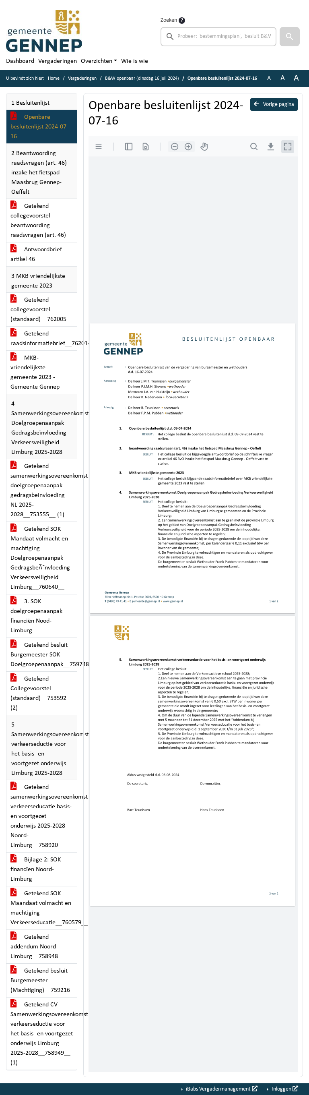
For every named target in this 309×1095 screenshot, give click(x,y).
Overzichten (96, 61)
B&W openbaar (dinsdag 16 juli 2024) (142, 78)
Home (54, 78)
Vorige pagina (278, 104)
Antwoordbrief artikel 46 (36, 254)
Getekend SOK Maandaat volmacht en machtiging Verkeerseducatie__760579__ (43, 908)
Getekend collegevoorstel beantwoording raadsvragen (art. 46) (38, 220)
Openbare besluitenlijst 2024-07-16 (39, 127)
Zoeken (169, 20)
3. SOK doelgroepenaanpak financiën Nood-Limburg (36, 616)
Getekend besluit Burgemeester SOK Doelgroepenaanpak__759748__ (43, 655)
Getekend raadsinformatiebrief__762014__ (43, 339)
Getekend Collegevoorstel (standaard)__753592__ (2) (41, 693)
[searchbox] (218, 36)
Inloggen (281, 1089)
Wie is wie (134, 61)
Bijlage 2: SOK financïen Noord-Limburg (35, 869)
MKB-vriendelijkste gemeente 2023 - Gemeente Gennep (35, 372)
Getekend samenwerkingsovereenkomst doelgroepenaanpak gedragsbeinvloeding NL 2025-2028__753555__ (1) (43, 490)
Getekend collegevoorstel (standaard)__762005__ (41, 310)
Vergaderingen (57, 61)
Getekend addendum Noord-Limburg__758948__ (37, 947)
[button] (290, 36)
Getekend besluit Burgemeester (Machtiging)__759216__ (43, 981)
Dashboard (20, 61)
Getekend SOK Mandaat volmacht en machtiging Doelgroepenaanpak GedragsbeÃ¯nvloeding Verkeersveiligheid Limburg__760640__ (40, 558)
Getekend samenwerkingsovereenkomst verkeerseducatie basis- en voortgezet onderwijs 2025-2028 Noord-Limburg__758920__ (43, 816)
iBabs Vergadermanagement (218, 1089)
